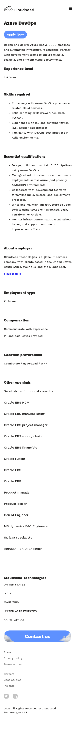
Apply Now (15, 34)
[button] (70, 8)
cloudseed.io (12, 273)
